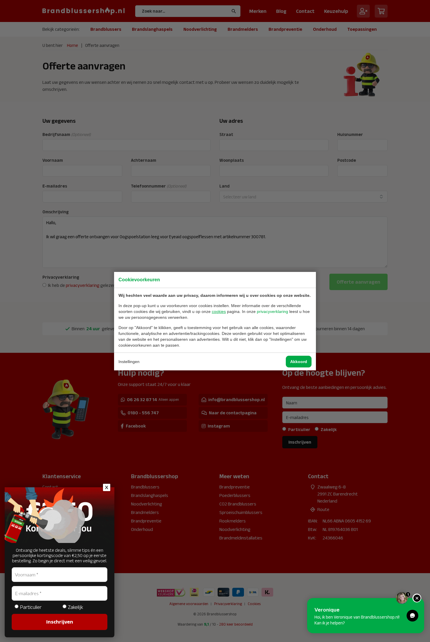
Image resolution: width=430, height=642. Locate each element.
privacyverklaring (272, 311)
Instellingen (129, 361)
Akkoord (298, 361)
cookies (219, 311)
